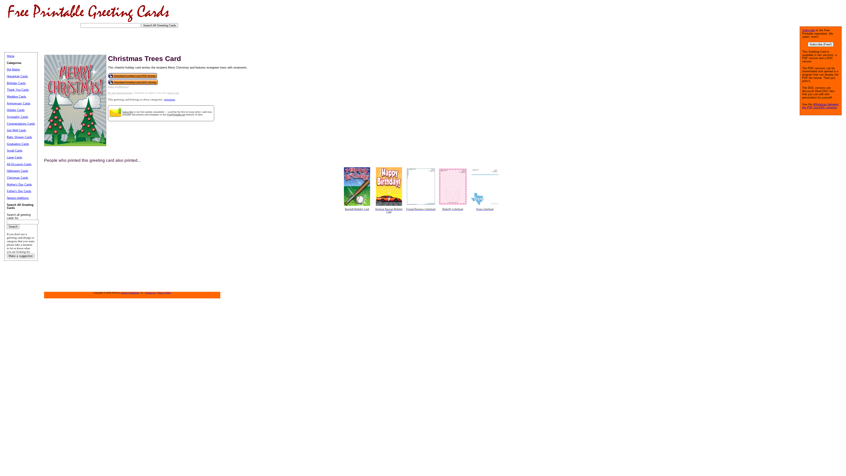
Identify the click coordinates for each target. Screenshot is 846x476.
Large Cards (14, 157)
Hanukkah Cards (17, 76)
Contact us (150, 293)
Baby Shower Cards (19, 137)
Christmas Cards (17, 177)
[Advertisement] (84, 40)
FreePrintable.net (176, 114)
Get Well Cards (16, 130)
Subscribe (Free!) (821, 44)
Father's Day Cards (19, 191)
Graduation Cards (18, 144)
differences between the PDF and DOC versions (820, 106)
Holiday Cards (16, 110)
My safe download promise (120, 93)
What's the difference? (118, 87)
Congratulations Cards (21, 123)
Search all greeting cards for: (19, 216)
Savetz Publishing (130, 293)
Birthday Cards (16, 83)
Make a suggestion (21, 256)
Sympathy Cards (17, 117)
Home (10, 56)
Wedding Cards (16, 96)
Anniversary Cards (18, 103)
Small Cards (14, 150)
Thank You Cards (18, 89)
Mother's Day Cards (19, 184)
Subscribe (127, 112)
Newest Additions (18, 198)
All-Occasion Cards (19, 164)
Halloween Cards (17, 171)
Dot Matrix (13, 69)
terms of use (173, 93)
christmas (169, 99)
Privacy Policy (164, 293)
